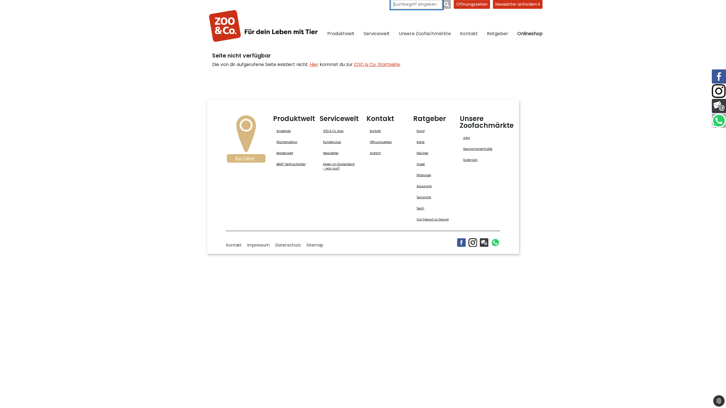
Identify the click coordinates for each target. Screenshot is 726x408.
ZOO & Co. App (333, 131)
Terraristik (424, 197)
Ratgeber (497, 33)
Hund (421, 131)
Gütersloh (470, 160)
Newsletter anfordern (517, 4)
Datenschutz (288, 245)
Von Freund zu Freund (433, 219)
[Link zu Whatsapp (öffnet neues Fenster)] (719, 121)
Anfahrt (375, 153)
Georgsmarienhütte (477, 149)
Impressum (258, 245)
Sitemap (315, 245)
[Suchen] (446, 4)
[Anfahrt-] (246, 140)
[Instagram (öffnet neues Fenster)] (472, 242)
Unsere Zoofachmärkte (425, 33)
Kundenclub (332, 142)
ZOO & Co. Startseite (377, 64)
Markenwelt (285, 153)
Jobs (466, 138)
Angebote (284, 131)
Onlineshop (530, 33)
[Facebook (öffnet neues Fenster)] (461, 242)
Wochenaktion (287, 142)
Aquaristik (424, 186)
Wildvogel (424, 175)
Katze (421, 142)
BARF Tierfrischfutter (291, 164)
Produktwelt (340, 33)
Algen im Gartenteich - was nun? (339, 166)
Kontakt (469, 33)
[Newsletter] (484, 242)
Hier (314, 64)
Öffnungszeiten (471, 4)
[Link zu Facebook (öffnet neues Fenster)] (719, 76)
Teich (420, 208)
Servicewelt (377, 33)
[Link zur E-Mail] (719, 106)
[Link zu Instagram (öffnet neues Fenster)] (719, 91)
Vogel (421, 164)
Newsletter (331, 153)
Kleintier (423, 153)
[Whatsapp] (495, 242)
